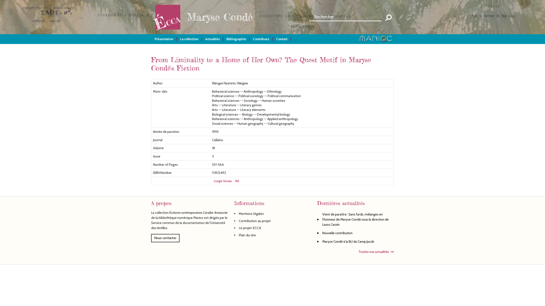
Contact (281, 39)
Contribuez (261, 39)
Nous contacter (165, 238)
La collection (189, 39)
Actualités (212, 39)
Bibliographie (236, 39)
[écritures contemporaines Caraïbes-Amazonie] (168, 17)
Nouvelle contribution (337, 233)
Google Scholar (223, 181)
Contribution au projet (255, 221)
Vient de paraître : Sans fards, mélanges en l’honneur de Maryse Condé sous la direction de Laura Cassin (355, 219)
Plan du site (247, 235)
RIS (237, 181)
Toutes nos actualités (374, 252)
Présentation (164, 39)
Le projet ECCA (250, 228)
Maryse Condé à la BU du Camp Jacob (348, 241)
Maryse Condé (220, 17)
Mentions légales (251, 214)
